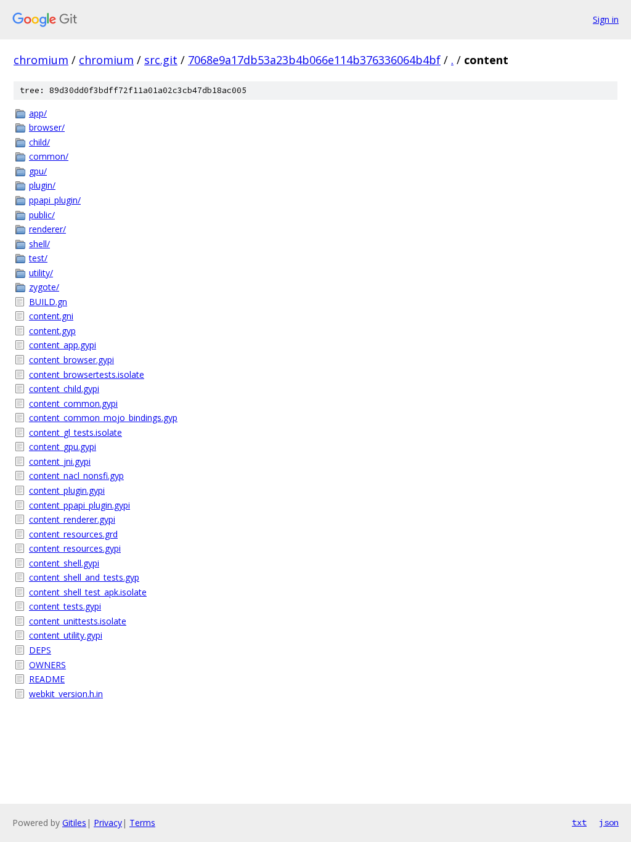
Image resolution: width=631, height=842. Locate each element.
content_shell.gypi (64, 563)
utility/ (41, 273)
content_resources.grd (73, 534)
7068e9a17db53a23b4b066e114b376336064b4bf (314, 59)
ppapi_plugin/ (55, 200)
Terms (142, 822)
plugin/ (42, 185)
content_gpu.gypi (62, 446)
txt (579, 822)
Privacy (108, 822)
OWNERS (47, 665)
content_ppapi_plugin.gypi (79, 505)
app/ (38, 113)
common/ (48, 156)
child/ (39, 142)
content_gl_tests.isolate (75, 432)
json (609, 822)
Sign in (606, 19)
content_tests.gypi (65, 606)
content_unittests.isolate (77, 621)
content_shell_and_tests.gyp (84, 577)
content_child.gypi (64, 388)
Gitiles (74, 822)
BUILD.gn (48, 302)
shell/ (39, 244)
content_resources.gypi (75, 548)
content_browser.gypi (71, 360)
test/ (38, 258)
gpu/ (38, 171)
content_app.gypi (62, 345)
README (47, 679)
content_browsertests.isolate (86, 374)
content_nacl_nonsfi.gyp (76, 475)
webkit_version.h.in (66, 694)
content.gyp (52, 331)
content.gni (51, 316)
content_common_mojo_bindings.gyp (103, 417)
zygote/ (44, 287)
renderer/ (47, 229)
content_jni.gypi (60, 461)
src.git (160, 59)
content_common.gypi (73, 403)
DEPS (40, 650)
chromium (41, 59)
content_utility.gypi (65, 635)
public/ (42, 215)
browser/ (47, 127)
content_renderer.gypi (72, 519)
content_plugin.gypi (67, 490)
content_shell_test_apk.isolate (88, 592)
